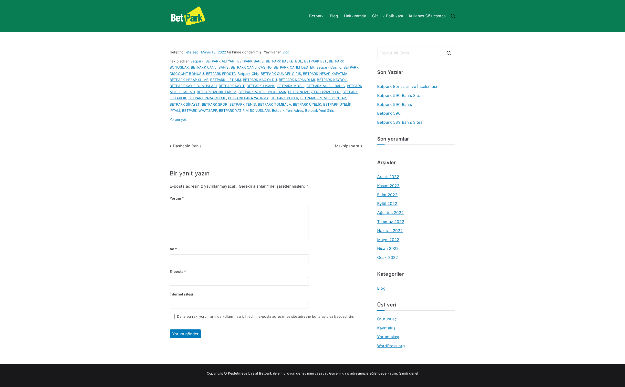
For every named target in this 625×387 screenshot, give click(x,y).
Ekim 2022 (387, 194)
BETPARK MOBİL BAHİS (325, 86)
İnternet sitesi (181, 294)
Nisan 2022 (388, 248)
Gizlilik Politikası (387, 15)
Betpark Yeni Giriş (319, 110)
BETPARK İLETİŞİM (225, 80)
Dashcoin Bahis (187, 145)
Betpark (316, 15)
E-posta (178, 271)
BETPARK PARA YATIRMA (248, 98)
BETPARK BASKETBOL (284, 61)
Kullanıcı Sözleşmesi (428, 15)
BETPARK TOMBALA (274, 104)
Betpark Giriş (248, 73)
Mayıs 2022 (388, 239)
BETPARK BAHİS (250, 61)
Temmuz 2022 (390, 221)
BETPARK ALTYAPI (220, 61)
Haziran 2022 (390, 230)
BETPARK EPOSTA (221, 73)
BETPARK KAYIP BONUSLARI (193, 86)
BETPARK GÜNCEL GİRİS (281, 73)
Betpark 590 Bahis (394, 104)
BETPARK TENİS (242, 104)
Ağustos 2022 (390, 212)
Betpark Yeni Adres (287, 110)
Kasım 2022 (388, 185)
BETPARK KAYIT (232, 86)
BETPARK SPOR (215, 104)
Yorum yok (178, 119)
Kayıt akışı (386, 328)
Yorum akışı (388, 336)
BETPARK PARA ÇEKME (207, 98)
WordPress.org (391, 345)
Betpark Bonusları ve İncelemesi (407, 86)
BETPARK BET (315, 61)
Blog (334, 15)
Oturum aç (387, 318)
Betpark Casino (328, 67)
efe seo (192, 52)
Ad (173, 249)
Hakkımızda (355, 15)
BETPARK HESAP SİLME (189, 80)
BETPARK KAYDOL (332, 80)
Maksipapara (347, 145)
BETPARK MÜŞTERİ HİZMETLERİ (314, 92)
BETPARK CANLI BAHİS (210, 67)
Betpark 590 (389, 113)
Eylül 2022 (387, 203)
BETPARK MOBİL (290, 86)
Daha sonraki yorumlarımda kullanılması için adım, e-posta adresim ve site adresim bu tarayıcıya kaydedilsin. (265, 316)
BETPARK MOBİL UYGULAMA (262, 92)
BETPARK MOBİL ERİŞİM (216, 92)
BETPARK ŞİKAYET (185, 104)
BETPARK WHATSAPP (199, 110)
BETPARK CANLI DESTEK (294, 67)
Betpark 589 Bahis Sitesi (400, 122)
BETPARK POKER (284, 98)
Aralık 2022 (388, 176)
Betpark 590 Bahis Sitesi (400, 95)
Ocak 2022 (387, 257)
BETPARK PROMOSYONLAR (323, 98)
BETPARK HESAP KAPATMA (325, 73)
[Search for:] (416, 53)
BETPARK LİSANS (261, 86)
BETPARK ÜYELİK (307, 104)
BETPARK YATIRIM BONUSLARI (244, 110)
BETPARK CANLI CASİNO (251, 67)
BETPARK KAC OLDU (260, 80)
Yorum (177, 198)
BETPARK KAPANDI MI (297, 80)
